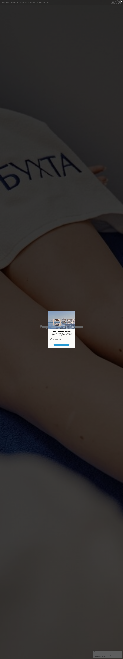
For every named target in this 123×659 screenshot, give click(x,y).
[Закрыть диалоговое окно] (121, 1)
